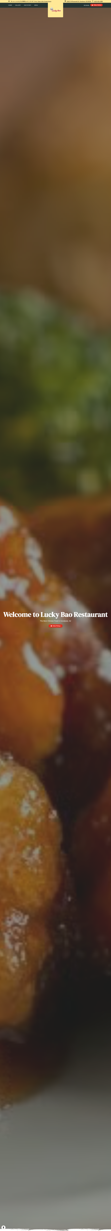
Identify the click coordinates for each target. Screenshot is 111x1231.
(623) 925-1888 (98, 1)
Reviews (86, 5)
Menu (36, 5)
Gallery (18, 5)
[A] (3, 1227)
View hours (44, 1)
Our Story (27, 5)
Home (10, 5)
